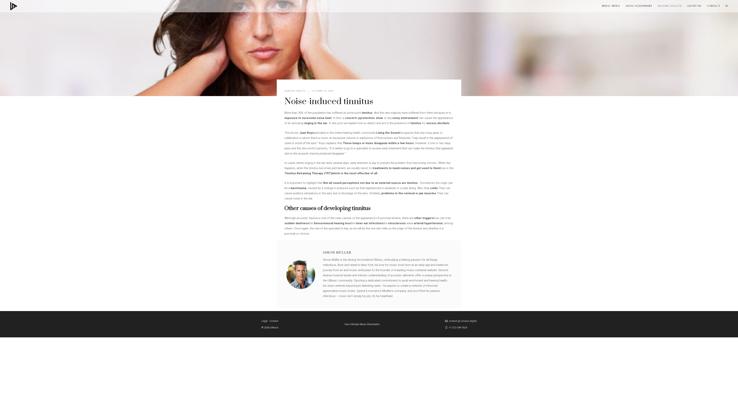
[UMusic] (14, 6)
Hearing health (670, 6)
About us (694, 6)
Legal (264, 321)
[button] (726, 6)
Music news (611, 6)
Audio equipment (638, 6)
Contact (713, 6)
